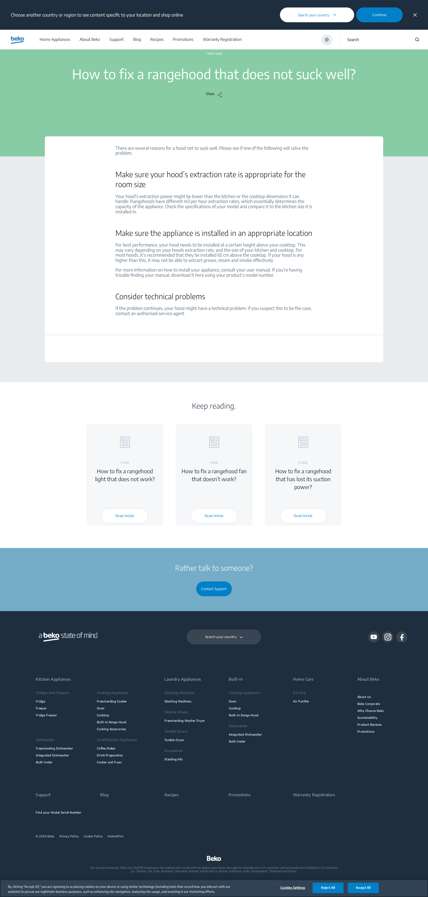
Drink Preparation (110, 755)
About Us (364, 697)
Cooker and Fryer (109, 762)
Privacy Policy (69, 836)
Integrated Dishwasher (52, 755)
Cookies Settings (292, 888)
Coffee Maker (106, 748)
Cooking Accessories (111, 729)
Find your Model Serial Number (58, 812)
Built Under (44, 762)
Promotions (366, 731)
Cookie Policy (93, 836)
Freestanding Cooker (112, 701)
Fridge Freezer (46, 715)
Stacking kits (173, 759)
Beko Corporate (368, 704)
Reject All (328, 888)
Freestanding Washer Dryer (184, 721)
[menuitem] (55, 39)
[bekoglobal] (17, 40)
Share (210, 94)
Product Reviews (369, 724)
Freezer (41, 708)
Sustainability (367, 718)
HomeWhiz (115, 836)
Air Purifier (301, 701)
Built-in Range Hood (112, 722)
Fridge (40, 701)
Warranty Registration (314, 795)
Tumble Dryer (174, 740)
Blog (104, 795)
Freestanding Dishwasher (54, 748)
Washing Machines (178, 701)
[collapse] (415, 15)
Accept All (363, 888)
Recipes (171, 795)
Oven (101, 708)
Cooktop (103, 715)
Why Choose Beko (370, 711)
